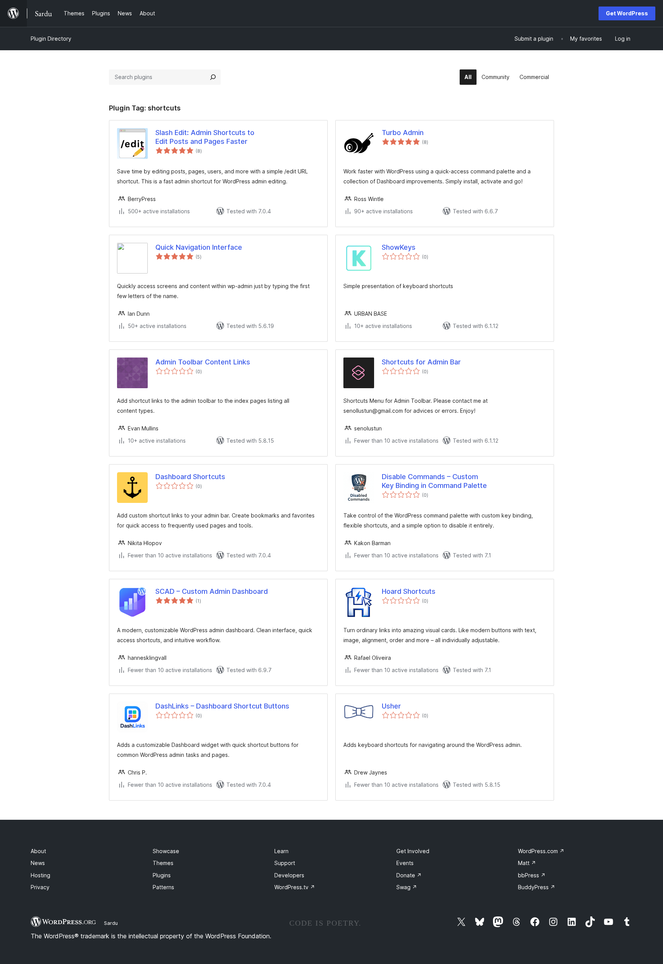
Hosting (40, 875)
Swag (406, 887)
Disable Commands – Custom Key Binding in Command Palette (434, 481)
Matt (527, 863)
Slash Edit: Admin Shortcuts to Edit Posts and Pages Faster (204, 137)
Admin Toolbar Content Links (202, 362)
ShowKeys (399, 247)
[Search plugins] (213, 77)
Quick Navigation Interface (198, 247)
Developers (289, 875)
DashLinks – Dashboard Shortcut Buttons (222, 706)
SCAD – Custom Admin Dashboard (211, 591)
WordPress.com (541, 851)
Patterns (163, 887)
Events (405, 863)
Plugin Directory (51, 38)
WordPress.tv (294, 887)
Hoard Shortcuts (408, 591)
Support (284, 863)
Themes (163, 863)
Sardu (111, 923)
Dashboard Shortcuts (190, 477)
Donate (409, 875)
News (38, 863)
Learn (281, 851)
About (38, 851)
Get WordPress (627, 13)
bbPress (532, 875)
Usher (391, 706)
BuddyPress (536, 887)
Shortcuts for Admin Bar (421, 362)
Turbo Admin (403, 133)
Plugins (162, 875)
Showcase (166, 851)
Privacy (40, 887)
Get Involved (412, 851)
